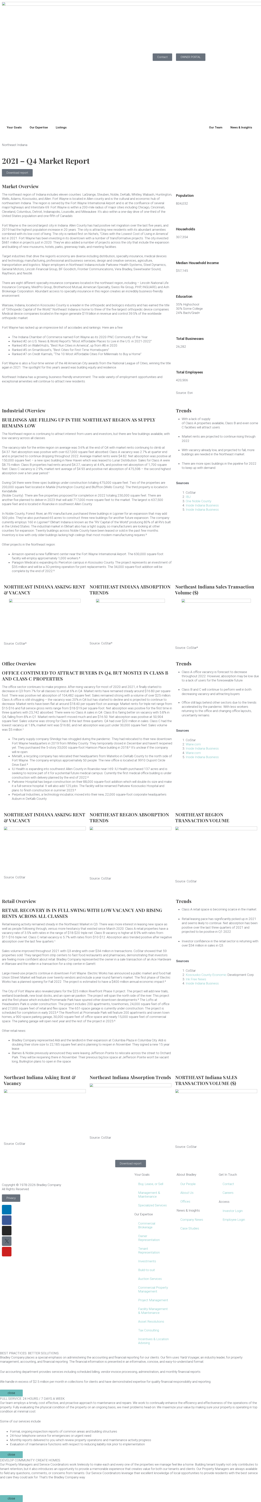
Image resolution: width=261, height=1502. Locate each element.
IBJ (188, 497)
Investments (147, 1261)
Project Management (153, 1300)
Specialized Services (152, 1205)
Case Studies (189, 1228)
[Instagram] (6, 1230)
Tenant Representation (149, 1250)
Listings (61, 127)
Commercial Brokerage (146, 1225)
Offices (185, 1201)
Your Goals (14, 127)
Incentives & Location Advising (153, 1341)
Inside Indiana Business (202, 505)
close (11, 1393)
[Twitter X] (6, 1241)
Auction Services (150, 1279)
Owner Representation (149, 1238)
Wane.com (193, 744)
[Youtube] (6, 1251)
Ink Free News (196, 979)
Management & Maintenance (149, 1194)
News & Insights (241, 127)
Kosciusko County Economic (206, 975)
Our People (188, 1184)
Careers (228, 1193)
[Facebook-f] (6, 1220)
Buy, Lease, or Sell (150, 1184)
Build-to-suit (146, 1270)
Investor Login (233, 1211)
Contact (228, 1184)
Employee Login (234, 1219)
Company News (191, 1219)
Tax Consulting (148, 1330)
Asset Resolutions (151, 1321)
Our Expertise (39, 127)
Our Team (215, 127)
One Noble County (198, 501)
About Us (187, 1193)
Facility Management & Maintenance (153, 1311)
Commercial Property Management (153, 1289)
